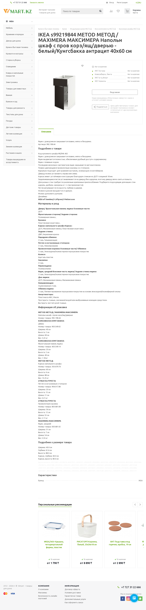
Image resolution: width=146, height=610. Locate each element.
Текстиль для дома (14, 114)
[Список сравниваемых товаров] (111, 12)
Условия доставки (73, 593)
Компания (43, 586)
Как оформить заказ (74, 602)
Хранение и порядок (15, 34)
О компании (43, 589)
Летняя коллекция (14, 134)
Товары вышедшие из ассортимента (16, 160)
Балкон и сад (11, 101)
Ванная (9, 95)
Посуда (9, 121)
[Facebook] (122, 598)
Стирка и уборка (13, 60)
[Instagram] (128, 598)
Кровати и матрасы (14, 54)
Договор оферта (72, 589)
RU (140, 3)
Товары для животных (16, 89)
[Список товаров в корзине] (133, 13)
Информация (72, 586)
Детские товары (13, 127)
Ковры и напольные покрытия (14, 74)
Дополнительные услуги (75, 599)
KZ (137, 3)
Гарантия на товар (73, 596)
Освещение (11, 66)
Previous (135, 504)
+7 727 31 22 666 (20, 2)
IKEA (11, 21)
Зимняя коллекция (14, 147)
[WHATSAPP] (140, 598)
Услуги (9, 140)
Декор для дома (13, 41)
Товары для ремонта (15, 108)
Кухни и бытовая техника (17, 47)
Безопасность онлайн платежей (47, 597)
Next (140, 504)
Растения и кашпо (14, 153)
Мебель (9, 28)
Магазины (42, 593)
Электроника (12, 82)
